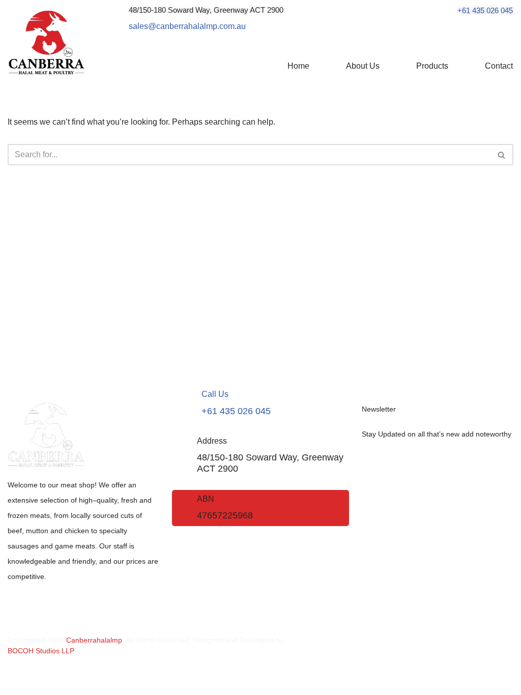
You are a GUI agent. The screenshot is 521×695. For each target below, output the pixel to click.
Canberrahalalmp (94, 640)
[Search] (501, 154)
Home (298, 66)
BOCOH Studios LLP (41, 651)
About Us (363, 66)
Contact (499, 66)
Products (432, 66)
